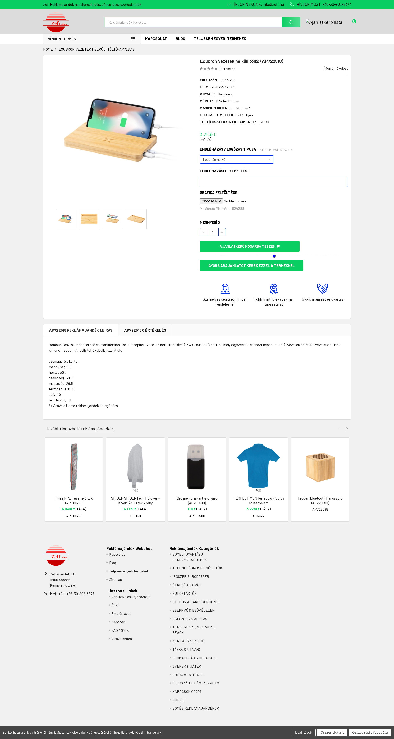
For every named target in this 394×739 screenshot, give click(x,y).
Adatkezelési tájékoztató (130, 596)
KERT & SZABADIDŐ (188, 641)
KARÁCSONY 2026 (186, 691)
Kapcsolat (156, 38)
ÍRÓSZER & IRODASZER (190, 576)
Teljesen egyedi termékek (220, 38)
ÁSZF (115, 605)
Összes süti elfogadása (370, 732)
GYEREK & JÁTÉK (186, 666)
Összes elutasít (332, 732)
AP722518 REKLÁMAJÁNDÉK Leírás (81, 330)
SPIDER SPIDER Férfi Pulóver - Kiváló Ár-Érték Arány (135, 500)
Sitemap (115, 579)
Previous (340, 428)
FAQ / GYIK (120, 630)
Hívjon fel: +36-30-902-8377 (72, 593)
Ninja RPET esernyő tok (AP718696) (74, 500)
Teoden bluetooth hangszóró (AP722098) (320, 500)
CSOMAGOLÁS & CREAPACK (194, 657)
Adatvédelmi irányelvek (145, 732)
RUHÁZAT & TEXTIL (188, 674)
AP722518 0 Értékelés (145, 330)
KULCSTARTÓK (184, 593)
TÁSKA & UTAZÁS (186, 649)
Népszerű (119, 622)
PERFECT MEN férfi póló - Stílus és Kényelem (258, 500)
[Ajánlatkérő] (328, 22)
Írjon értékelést (336, 68)
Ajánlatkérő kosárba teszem (248, 246)
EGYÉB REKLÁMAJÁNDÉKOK (195, 708)
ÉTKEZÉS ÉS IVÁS (186, 585)
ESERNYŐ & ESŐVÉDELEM (193, 610)
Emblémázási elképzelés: (224, 171)
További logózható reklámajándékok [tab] (80, 428)
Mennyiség (210, 222)
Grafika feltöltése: (219, 192)
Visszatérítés (121, 638)
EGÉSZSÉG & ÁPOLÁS (189, 618)
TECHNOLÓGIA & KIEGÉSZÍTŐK (197, 568)
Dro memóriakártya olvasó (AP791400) (197, 500)
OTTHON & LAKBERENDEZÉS (196, 601)
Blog (180, 38)
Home (70, 405)
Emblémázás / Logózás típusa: (246, 149)
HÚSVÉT (179, 700)
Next (346, 428)
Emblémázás (121, 613)
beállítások (303, 732)
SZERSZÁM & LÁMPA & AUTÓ (195, 683)
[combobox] (202, 22)
